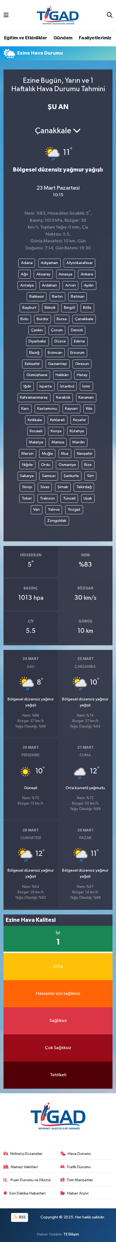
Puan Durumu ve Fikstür (30, 1180)
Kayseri (71, 408)
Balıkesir (36, 296)
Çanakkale (84, 319)
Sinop (27, 487)
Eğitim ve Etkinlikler (25, 38)
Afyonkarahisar (79, 263)
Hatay (82, 375)
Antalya (27, 285)
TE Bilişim (71, 1234)
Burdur (43, 319)
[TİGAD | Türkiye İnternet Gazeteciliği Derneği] (57, 15)
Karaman (86, 397)
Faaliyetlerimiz (95, 38)
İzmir (86, 386)
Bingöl (69, 308)
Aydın (89, 285)
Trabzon (47, 498)
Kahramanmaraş (34, 397)
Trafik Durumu (79, 1167)
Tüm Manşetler (80, 1180)
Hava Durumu (79, 1154)
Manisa (58, 442)
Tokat (27, 498)
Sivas (44, 487)
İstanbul (67, 386)
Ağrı (24, 274)
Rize (88, 465)
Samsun (49, 476)
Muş (65, 454)
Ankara (87, 274)
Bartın (57, 296)
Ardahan (49, 285)
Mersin (27, 454)
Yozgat (74, 509)
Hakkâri (62, 375)
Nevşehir (85, 454)
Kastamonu (47, 408)
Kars (25, 408)
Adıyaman (49, 263)
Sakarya (27, 476)
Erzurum (77, 353)
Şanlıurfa (71, 476)
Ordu (45, 465)
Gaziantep (57, 364)
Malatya (36, 442)
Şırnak (62, 487)
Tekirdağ (84, 487)
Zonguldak (56, 521)
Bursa (62, 319)
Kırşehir (79, 420)
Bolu (24, 319)
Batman (77, 296)
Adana (27, 263)
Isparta (45, 386)
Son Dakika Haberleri (27, 1193)
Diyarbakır (37, 341)
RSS (22, 1217)
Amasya (65, 274)
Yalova (54, 509)
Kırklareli (57, 420)
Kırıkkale (35, 420)
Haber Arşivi (77, 1193)
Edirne (79, 341)
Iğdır (27, 386)
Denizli (77, 330)
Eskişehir (32, 364)
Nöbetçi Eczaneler (26, 1154)
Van (36, 509)
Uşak (88, 498)
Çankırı (37, 330)
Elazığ (34, 353)
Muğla (47, 454)
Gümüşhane (36, 375)
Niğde (27, 465)
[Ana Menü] (6, 15)
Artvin (70, 285)
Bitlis (87, 308)
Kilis (89, 408)
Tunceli (69, 498)
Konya (56, 431)
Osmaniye (67, 465)
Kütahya (77, 431)
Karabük (63, 397)
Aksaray (43, 274)
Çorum (57, 330)
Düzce (60, 341)
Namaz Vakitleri (24, 1167)
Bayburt (29, 308)
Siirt (90, 476)
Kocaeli (36, 431)
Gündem (62, 38)
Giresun (82, 364)
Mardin (78, 442)
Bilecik (50, 308)
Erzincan (55, 353)
